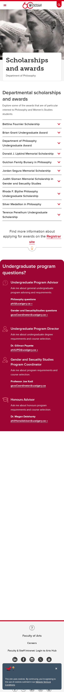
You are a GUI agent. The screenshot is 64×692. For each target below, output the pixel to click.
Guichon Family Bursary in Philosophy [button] (27, 162)
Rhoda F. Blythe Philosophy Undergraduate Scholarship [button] (20, 193)
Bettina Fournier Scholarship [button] (21, 124)
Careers (32, 643)
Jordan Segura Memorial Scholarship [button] (26, 171)
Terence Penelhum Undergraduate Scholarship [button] (24, 214)
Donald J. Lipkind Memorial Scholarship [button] (27, 153)
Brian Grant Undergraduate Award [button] (25, 132)
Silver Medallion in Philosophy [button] (21, 204)
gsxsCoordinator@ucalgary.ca (28, 315)
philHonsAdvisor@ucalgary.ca (28, 421)
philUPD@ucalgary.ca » (24, 350)
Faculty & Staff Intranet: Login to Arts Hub (32, 650)
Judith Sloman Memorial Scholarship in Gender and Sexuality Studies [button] (27, 181)
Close (56, 671)
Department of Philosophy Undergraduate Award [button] (19, 143)
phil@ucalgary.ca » (21, 303)
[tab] (32, 124)
